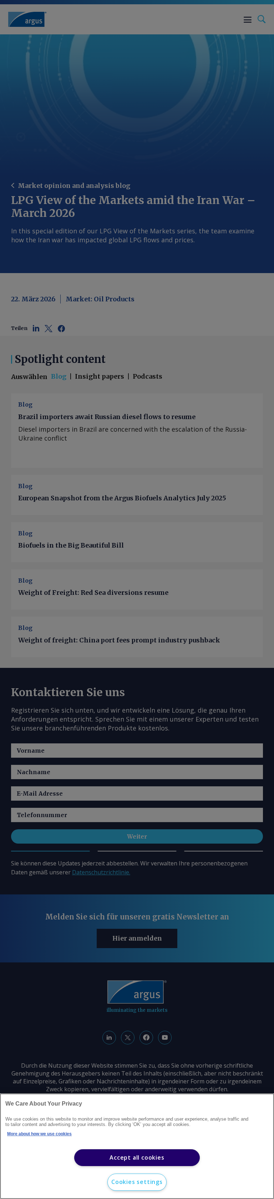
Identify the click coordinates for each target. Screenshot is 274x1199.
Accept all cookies (137, 1157)
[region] (137, 1146)
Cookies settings (137, 1182)
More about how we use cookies (39, 1134)
